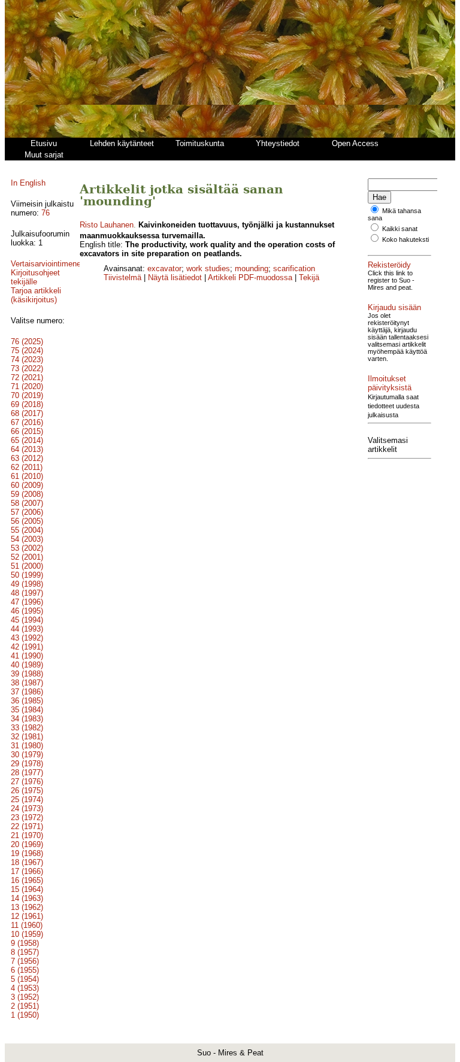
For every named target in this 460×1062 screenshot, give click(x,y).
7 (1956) (25, 961)
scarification (294, 268)
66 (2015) (27, 431)
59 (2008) (27, 494)
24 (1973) (27, 808)
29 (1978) (27, 763)
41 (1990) (27, 655)
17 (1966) (27, 871)
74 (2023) (27, 359)
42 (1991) (27, 646)
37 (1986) (27, 691)
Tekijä (309, 277)
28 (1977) (27, 772)
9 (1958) (25, 943)
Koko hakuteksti (405, 239)
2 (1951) (25, 1006)
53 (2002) (27, 548)
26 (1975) (27, 790)
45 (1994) (27, 619)
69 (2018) (27, 404)
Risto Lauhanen (107, 224)
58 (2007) (27, 503)
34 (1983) (27, 718)
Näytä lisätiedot (176, 277)
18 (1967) (27, 862)
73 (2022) (27, 368)
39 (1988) (27, 673)
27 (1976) (27, 781)
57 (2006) (27, 512)
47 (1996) (27, 601)
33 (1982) (27, 727)
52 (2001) (27, 557)
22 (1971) (27, 826)
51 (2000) (27, 566)
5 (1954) (25, 979)
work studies (208, 268)
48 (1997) (27, 592)
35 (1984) (27, 709)
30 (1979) (27, 754)
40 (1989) (27, 664)
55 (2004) (27, 530)
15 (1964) (27, 889)
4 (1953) (25, 988)
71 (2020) (27, 386)
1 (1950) (25, 1015)
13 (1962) (27, 907)
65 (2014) (27, 440)
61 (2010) (27, 476)
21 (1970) (27, 835)
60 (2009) (27, 485)
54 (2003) (27, 539)
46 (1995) (27, 610)
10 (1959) (27, 934)
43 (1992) (27, 637)
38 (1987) (27, 682)
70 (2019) (27, 395)
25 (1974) (27, 799)
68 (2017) (27, 413)
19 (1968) (27, 853)
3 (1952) (25, 997)
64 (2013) (27, 449)
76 (45, 212)
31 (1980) (27, 745)
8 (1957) (25, 952)
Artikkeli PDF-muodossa (250, 277)
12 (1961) (27, 916)
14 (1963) (27, 898)
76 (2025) (27, 341)
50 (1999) (27, 575)
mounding (251, 268)
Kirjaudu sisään (394, 307)
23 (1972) (27, 817)
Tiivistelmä (122, 277)
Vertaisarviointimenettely (53, 263)
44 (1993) (27, 628)
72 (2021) (27, 377)
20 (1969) (27, 844)
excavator (164, 268)
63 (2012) (27, 458)
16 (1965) (27, 880)
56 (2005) (27, 521)
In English (28, 182)
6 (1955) (25, 970)
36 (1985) (27, 700)
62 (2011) (27, 467)
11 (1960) (27, 925)
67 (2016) (27, 422)
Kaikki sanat (399, 228)
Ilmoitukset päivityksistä (389, 383)
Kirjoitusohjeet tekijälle (35, 277)
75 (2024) (27, 350)
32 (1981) (27, 736)
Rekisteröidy (389, 264)
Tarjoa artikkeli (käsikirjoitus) (36, 295)
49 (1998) (27, 583)
